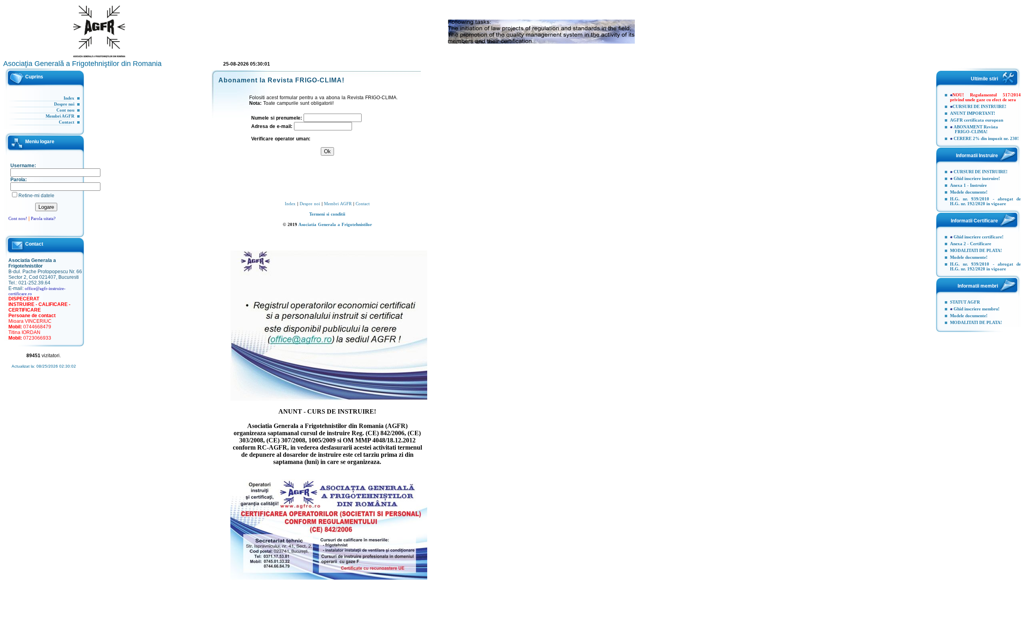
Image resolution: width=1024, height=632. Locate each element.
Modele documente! (969, 192)
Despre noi (64, 104)
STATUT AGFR (965, 302)
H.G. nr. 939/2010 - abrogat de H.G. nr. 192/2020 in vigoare (985, 201)
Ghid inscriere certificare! (979, 236)
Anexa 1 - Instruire (968, 185)
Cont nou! (17, 218)
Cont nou (65, 110)
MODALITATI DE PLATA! (976, 250)
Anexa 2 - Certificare (970, 243)
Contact (66, 122)
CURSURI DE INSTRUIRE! (979, 106)
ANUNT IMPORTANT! (972, 113)
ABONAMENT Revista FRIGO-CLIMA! (974, 129)
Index (69, 98)
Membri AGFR (60, 116)
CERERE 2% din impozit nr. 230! (986, 138)
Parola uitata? (43, 218)
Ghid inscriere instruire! (977, 178)
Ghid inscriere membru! (977, 308)
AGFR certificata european (976, 120)
